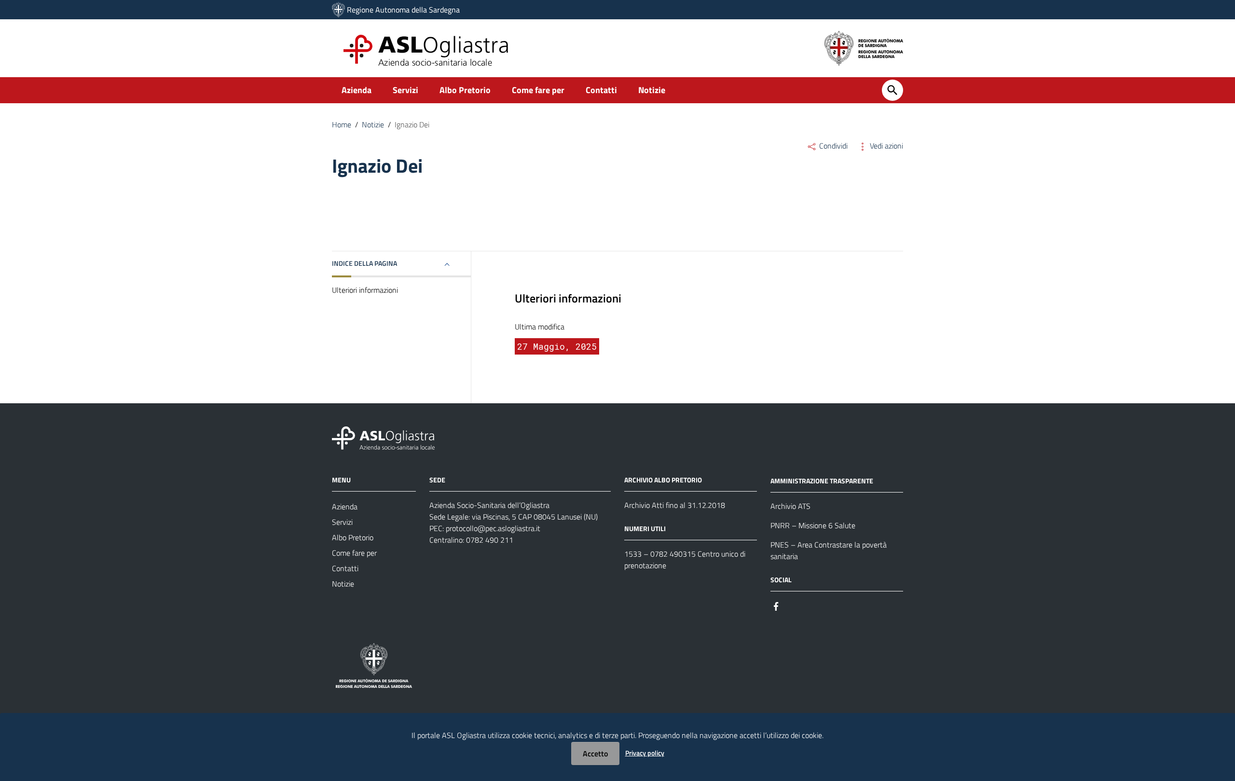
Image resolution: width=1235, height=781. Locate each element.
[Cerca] (892, 90)
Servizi (405, 89)
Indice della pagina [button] (364, 263)
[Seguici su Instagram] (793, 605)
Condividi (832, 145)
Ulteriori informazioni (365, 290)
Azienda (356, 89)
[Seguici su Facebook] (776, 605)
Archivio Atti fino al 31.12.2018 (674, 505)
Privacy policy (644, 753)
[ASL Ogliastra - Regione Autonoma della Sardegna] (383, 437)
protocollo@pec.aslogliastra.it (493, 528)
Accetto (595, 753)
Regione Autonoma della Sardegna (403, 9)
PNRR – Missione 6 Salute (812, 525)
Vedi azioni (885, 145)
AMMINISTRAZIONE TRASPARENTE (821, 481)
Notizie (651, 89)
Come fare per (538, 89)
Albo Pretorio (465, 89)
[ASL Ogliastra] (338, 9)
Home (341, 124)
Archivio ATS (790, 506)
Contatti (601, 89)
